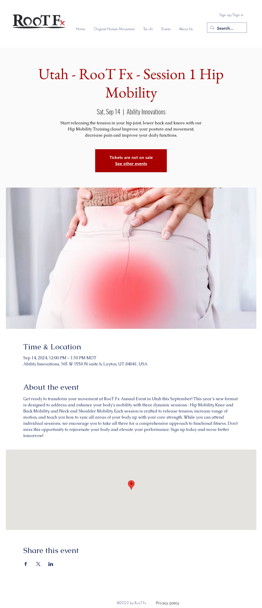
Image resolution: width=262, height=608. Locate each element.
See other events (131, 163)
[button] (116, 29)
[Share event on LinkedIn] (50, 564)
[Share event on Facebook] (25, 564)
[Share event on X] (38, 564)
